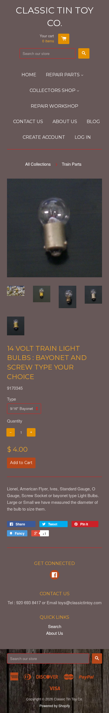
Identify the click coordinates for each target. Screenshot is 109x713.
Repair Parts (63, 74)
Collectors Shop (53, 90)
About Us (65, 121)
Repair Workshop (54, 106)
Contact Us (28, 121)
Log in (83, 137)
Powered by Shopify (54, 705)
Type (11, 399)
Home (29, 74)
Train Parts (72, 164)
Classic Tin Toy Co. (54, 16)
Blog (93, 121)
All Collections (38, 164)
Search (54, 626)
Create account (44, 137)
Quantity (14, 421)
